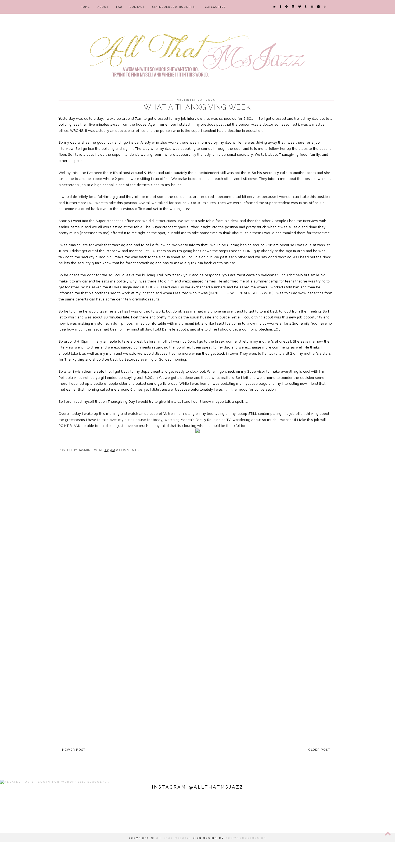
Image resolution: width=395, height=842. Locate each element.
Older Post (319, 749)
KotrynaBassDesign (246, 837)
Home (85, 6)
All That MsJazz (172, 837)
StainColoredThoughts (173, 6)
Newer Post (73, 749)
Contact (137, 6)
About (103, 6)
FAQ (119, 6)
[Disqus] (197, 535)
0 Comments (127, 450)
